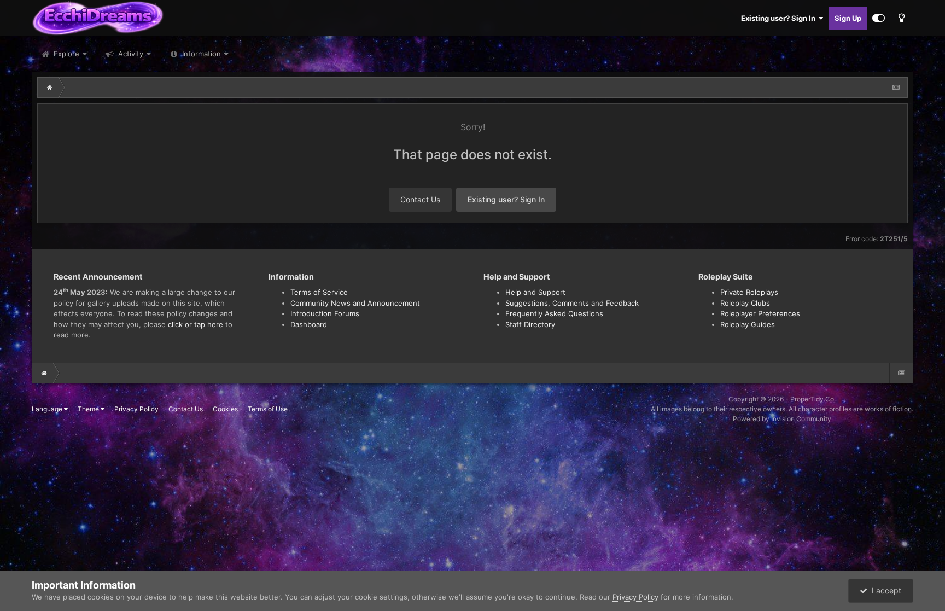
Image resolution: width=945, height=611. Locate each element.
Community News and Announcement (355, 303)
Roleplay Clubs (745, 303)
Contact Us (420, 199)
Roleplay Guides (747, 324)
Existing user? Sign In (780, 18)
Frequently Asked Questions (554, 313)
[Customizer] (878, 18)
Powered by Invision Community (782, 419)
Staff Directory (530, 324)
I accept (884, 590)
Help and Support (535, 292)
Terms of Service (319, 292)
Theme (89, 409)
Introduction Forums (324, 313)
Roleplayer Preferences (760, 313)
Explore (65, 53)
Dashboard (308, 324)
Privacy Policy (136, 409)
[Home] (49, 87)
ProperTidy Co (812, 399)
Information (201, 53)
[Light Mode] (901, 18)
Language (48, 409)
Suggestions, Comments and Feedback (572, 303)
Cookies (225, 409)
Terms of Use (268, 409)
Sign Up (848, 18)
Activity (129, 53)
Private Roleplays (749, 292)
